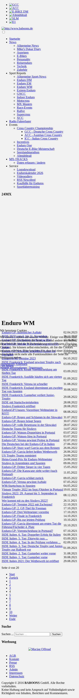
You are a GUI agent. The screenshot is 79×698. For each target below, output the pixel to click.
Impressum (35, 367)
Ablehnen (21, 364)
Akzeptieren (7, 364)
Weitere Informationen (13, 367)
